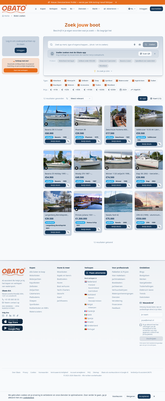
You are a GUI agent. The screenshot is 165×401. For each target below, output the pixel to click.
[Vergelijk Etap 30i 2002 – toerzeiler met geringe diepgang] (159, 185)
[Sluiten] (154, 396)
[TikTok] (17, 315)
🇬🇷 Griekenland (91, 325)
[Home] (36, 8)
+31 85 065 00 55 (12, 299)
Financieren (117, 304)
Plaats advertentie (97, 273)
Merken (143, 279)
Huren (64, 8)
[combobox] (80, 98)
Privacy (25, 372)
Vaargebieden (146, 282)
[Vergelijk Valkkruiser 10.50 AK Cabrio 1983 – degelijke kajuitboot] (159, 144)
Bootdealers (117, 282)
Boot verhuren (63, 286)
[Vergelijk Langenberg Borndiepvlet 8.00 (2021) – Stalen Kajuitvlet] (68, 232)
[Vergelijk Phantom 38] (98, 141)
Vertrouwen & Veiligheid (59, 372)
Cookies (33, 372)
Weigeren (131, 396)
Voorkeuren (117, 396)
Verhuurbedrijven (119, 290)
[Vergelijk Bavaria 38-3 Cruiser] (68, 141)
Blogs (142, 272)
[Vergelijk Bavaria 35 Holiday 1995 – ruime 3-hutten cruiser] (68, 185)
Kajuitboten (35, 282)
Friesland (91, 285)
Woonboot (103, 66)
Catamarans (35, 293)
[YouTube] (14, 315)
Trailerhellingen (146, 286)
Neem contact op (12, 302)
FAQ (89, 372)
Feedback (116, 308)
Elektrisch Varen (147, 290)
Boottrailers (62, 279)
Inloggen (143, 8)
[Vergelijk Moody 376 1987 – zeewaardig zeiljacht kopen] (98, 185)
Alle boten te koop (37, 272)
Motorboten (35, 275)
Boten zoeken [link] (19, 16)
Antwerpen (92, 307)
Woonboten (62, 272)
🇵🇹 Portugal (90, 329)
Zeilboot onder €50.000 (87, 61)
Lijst (144, 98)
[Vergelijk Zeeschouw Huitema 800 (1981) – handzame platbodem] (129, 141)
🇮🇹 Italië (88, 314)
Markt (94, 8)
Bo (71, 8)
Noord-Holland (93, 288)
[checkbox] (141, 325)
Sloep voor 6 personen (108, 61)
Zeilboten (34, 286)
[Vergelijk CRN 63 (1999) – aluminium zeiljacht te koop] (159, 226)
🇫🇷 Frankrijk (90, 311)
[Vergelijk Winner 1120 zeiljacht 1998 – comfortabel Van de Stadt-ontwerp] (129, 185)
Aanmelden (156, 8)
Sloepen (33, 301)
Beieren (91, 298)
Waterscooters (36, 311)
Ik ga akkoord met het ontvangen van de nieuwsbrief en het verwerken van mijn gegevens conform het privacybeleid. (151, 329)
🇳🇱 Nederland (91, 281)
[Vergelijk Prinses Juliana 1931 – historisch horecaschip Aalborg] (98, 229)
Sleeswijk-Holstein (94, 301)
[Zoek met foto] (140, 44)
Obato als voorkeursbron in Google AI (114, 372)
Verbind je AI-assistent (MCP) (141, 372)
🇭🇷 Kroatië (89, 322)
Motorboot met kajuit (66, 61)
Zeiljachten (34, 290)
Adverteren (111, 8)
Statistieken (145, 297)
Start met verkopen (21, 70)
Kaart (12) (157, 98)
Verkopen (53, 8)
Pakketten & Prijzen (120, 272)
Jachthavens (62, 301)
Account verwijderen (77, 372)
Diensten (82, 8)
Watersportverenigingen (122, 293)
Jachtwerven (117, 286)
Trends (143, 293)
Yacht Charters (63, 290)
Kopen (43, 8)
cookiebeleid (28, 397)
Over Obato (16, 372)
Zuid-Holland (92, 291)
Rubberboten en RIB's (39, 308)
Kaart (59, 297)
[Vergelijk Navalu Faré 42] (129, 226)
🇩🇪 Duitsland (90, 294)
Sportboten (34, 304)
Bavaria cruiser (125, 61)
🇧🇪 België (89, 304)
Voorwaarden (43, 372)
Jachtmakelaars (118, 279)
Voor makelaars (118, 275)
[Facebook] (7, 315)
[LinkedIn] (10, 315)
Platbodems (35, 297)
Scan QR (146, 53)
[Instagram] (3, 315)
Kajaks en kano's (64, 275)
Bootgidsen (144, 275)
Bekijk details (55, 141)
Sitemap (96, 372)
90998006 (9, 306)
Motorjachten (35, 279)
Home (6, 16)
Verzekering (117, 301)
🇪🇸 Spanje (89, 318)
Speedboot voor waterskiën (145, 61)
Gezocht (60, 293)
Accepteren (144, 396)
